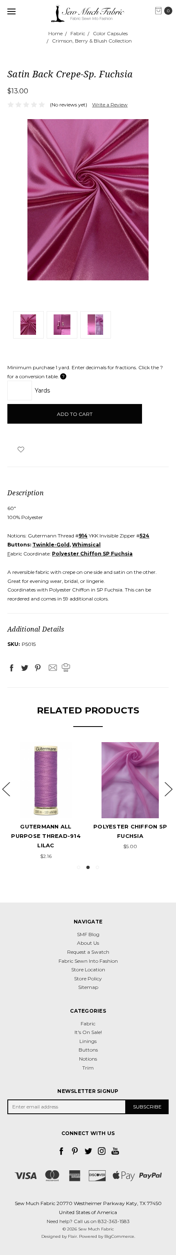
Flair (72, 1236)
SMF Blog (88, 934)
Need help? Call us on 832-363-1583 (88, 1221)
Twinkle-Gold (51, 545)
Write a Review (110, 105)
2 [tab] (88, 867)
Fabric (88, 1023)
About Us (88, 943)
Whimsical (86, 545)
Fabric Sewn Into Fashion (88, 961)
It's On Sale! (88, 1032)
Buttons (88, 1050)
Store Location (88, 969)
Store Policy (88, 978)
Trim (88, 1068)
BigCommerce (119, 1236)
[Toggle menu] (11, 11)
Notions (88, 1059)
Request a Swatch (88, 952)
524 (144, 536)
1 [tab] (78, 867)
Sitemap (88, 987)
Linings (88, 1041)
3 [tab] (97, 867)
